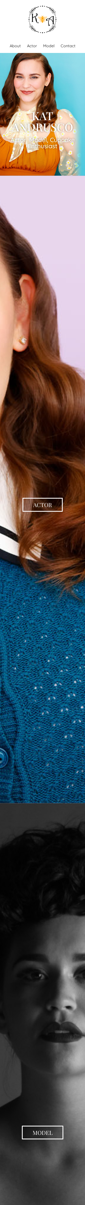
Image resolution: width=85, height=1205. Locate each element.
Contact (68, 45)
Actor (32, 45)
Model (48, 45)
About (15, 45)
